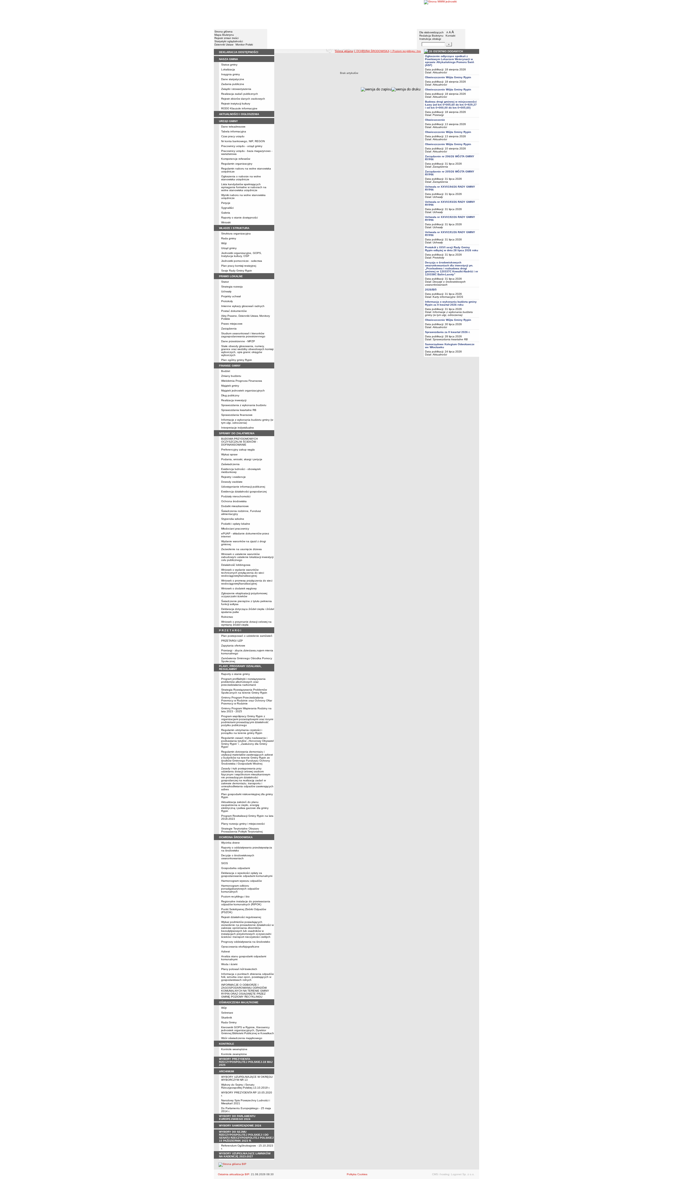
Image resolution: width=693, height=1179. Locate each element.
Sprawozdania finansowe (237, 414)
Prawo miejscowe (232, 323)
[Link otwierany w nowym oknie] (451, 14)
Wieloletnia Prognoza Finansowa (241, 380)
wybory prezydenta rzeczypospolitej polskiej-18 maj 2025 (246, 1061)
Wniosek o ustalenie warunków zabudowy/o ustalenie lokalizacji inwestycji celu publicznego (247, 557)
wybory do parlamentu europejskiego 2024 (237, 1118)
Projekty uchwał (231, 296)
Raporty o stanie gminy (235, 673)
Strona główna (223, 31)
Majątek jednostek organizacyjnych (243, 390)
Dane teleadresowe (233, 126)
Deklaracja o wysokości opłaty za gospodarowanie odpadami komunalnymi (246, 874)
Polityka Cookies (357, 1174)
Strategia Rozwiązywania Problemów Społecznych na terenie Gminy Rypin (244, 691)
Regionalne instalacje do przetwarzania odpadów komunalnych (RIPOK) (245, 903)
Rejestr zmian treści (226, 38)
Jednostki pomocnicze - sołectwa (241, 260)
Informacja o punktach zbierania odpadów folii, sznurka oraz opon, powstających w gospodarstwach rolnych (247, 976)
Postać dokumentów (234, 310)
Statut (225, 281)
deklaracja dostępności (238, 52)
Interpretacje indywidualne (237, 427)
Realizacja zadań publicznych (239, 93)
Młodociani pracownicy (235, 528)
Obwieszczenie (435, 119)
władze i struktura (234, 228)
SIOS (224, 863)
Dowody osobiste (232, 481)
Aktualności (440, 72)
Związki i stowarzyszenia (236, 88)
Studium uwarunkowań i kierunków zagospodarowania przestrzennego (243, 335)
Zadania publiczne (232, 84)
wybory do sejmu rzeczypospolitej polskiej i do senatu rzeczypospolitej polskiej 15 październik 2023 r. (246, 1136)
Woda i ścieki (229, 964)
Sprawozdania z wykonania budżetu (243, 405)
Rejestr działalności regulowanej (241, 917)
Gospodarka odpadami (235, 868)
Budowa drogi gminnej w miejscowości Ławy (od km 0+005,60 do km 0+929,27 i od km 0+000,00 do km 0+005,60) (451, 104)
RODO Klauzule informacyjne (239, 108)
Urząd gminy (229, 248)
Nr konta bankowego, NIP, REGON (243, 141)
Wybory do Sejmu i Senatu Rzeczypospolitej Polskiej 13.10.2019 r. (245, 1086)
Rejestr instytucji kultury (235, 103)
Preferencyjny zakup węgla (238, 449)
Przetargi (438, 114)
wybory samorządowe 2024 (240, 1125)
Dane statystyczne (232, 79)
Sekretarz (227, 1012)
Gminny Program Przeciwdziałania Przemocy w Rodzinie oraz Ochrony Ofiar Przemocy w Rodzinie (246, 700)
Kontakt (450, 35)
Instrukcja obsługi (430, 38)
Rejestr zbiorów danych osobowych (243, 98)
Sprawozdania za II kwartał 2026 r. (447, 332)
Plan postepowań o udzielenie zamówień (246, 635)
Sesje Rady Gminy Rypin (236, 270)
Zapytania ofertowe (233, 645)
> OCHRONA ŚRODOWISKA (371, 51)
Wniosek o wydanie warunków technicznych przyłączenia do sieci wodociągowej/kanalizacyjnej (242, 572)
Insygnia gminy (230, 74)
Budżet (225, 371)
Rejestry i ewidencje (233, 476)
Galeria (225, 212)
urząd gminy (228, 121)
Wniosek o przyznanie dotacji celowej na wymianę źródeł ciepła (246, 623)
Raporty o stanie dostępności (239, 217)
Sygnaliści (227, 207)
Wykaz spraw (229, 454)
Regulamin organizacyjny (236, 163)
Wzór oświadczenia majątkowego (241, 1038)
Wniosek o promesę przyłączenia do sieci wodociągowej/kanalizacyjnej (246, 582)
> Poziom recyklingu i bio (405, 51)
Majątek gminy (230, 385)
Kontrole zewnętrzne (234, 1054)
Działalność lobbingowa (235, 564)
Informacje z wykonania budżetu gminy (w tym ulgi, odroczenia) (449, 313)
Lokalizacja (228, 69)
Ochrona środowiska (234, 501)
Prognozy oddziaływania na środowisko (245, 941)
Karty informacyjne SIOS (448, 296)
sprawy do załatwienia (236, 433)
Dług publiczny (230, 395)
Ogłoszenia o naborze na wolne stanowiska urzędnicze (241, 178)
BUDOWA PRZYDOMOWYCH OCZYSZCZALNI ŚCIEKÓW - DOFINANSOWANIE (239, 441)
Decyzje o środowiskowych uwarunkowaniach (237, 857)
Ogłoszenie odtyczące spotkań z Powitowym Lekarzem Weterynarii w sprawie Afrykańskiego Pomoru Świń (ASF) (449, 61)
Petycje (225, 202)
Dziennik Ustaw (223, 44)
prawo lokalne (231, 276)
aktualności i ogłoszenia (239, 114)
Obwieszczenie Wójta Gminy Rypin (448, 77)
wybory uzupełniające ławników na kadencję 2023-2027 (244, 1155)
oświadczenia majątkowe (239, 1002)
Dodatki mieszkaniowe (235, 506)
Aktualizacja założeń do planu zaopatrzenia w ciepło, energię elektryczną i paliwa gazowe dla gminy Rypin (245, 806)
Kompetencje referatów (235, 158)
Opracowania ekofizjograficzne (240, 946)
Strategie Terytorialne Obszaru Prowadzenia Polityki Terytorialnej (242, 830)
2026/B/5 (431, 289)
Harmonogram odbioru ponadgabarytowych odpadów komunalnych (240, 888)
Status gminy (229, 64)
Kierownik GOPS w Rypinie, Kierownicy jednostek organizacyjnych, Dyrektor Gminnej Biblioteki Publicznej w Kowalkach (247, 1030)
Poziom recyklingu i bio (235, 896)
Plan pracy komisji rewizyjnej (238, 265)
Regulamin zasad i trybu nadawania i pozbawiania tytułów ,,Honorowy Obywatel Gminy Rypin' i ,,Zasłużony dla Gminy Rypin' (247, 742)
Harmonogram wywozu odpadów (241, 880)
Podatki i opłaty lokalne (235, 523)
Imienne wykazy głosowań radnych (242, 306)
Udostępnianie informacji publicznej (243, 486)
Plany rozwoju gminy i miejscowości (243, 823)
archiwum (226, 1071)
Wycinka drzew (230, 842)
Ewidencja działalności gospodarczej (244, 491)
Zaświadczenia (230, 464)
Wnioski (226, 222)
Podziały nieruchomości (235, 496)
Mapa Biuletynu (224, 34)
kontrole (226, 1043)
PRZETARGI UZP (232, 640)
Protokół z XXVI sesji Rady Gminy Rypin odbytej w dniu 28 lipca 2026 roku (451, 249)
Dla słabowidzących (431, 32)
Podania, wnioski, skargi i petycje (241, 459)
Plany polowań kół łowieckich (239, 969)
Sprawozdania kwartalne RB (238, 410)
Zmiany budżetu (231, 375)
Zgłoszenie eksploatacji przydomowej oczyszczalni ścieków (244, 595)
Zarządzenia (229, 328)
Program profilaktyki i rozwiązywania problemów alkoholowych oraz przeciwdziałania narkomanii (243, 681)
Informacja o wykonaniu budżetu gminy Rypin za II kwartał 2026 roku (451, 303)
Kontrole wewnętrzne (234, 1049)
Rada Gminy (229, 1022)
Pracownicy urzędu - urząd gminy (241, 146)
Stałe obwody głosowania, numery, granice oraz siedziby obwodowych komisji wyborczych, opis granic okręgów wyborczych (247, 351)
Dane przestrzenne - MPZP (238, 341)
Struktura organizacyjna (236, 233)
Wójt (224, 243)
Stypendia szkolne (232, 518)
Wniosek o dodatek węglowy (239, 588)
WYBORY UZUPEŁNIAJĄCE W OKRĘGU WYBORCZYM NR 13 (247, 1078)
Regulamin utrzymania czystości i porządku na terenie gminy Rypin (241, 731)
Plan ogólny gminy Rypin (236, 359)
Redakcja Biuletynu (431, 35)
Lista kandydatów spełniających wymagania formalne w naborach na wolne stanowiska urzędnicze (243, 187)
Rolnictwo (227, 616)
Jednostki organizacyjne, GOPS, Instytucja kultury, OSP (241, 254)
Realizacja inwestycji (233, 400)
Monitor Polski (244, 44)
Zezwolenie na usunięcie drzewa (241, 549)
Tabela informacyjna (233, 131)
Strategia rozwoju (232, 286)
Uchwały (226, 291)
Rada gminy (228, 238)
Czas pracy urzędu (232, 136)
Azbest (225, 951)
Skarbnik (226, 1017)
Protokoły (227, 301)
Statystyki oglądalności (228, 41)
